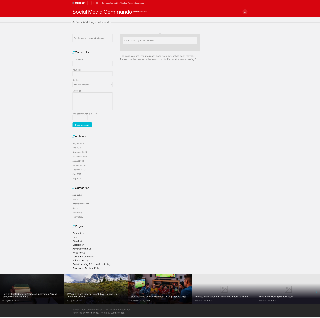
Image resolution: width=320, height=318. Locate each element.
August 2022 (78, 161)
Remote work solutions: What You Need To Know (221, 296)
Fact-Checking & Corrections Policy (91, 264)
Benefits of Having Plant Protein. (276, 296)
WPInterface (117, 312)
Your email (77, 70)
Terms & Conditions (83, 256)
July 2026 (76, 148)
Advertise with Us (81, 248)
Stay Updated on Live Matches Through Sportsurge (123, 3)
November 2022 (79, 156)
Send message (82, 125)
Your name (77, 59)
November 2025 (79, 152)
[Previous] (89, 3)
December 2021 (79, 165)
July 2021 (76, 174)
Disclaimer (78, 244)
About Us (77, 241)
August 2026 (78, 143)
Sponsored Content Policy (86, 268)
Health (75, 199)
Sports (75, 208)
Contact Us (78, 233)
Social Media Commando (102, 11)
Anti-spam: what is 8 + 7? (84, 113)
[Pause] (97, 3)
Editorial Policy (80, 260)
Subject (76, 80)
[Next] (93, 3)
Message (76, 90)
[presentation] (316, 292)
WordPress (92, 312)
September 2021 (79, 169)
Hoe (74, 237)
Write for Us (78, 252)
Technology (77, 217)
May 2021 (76, 178)
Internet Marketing (80, 204)
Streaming (77, 212)
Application (77, 195)
